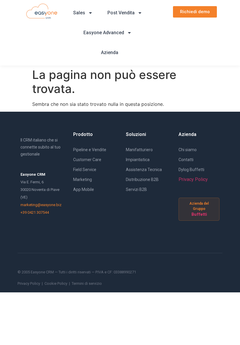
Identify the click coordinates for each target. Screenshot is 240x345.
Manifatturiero (139, 149)
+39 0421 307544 (34, 212)
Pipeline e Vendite (89, 149)
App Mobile (83, 189)
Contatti (186, 159)
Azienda (109, 52)
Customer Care (87, 159)
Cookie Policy (55, 283)
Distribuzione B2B (142, 179)
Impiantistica (138, 159)
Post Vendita (121, 12)
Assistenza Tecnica (144, 169)
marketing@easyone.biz (40, 205)
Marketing (82, 179)
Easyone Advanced (103, 32)
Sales (79, 12)
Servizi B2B (136, 189)
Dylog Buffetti (191, 169)
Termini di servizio (87, 283)
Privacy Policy (193, 179)
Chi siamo (188, 149)
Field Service (84, 169)
